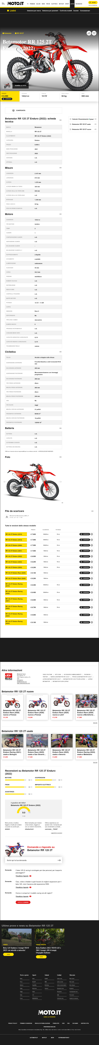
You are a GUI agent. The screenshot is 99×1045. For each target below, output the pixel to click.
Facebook (87, 674)
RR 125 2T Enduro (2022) (14, 556)
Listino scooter (60, 981)
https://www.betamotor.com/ (23, 683)
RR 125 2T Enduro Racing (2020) (14, 592)
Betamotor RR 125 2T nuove (81, 129)
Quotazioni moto (60, 988)
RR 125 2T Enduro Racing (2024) (14, 622)
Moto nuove (72, 978)
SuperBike (34, 985)
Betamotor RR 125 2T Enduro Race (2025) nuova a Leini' (61, 712)
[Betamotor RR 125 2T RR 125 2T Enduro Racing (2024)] (92, 622)
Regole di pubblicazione (42, 1023)
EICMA (46, 978)
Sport (34, 975)
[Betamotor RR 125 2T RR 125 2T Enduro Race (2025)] (92, 573)
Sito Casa (58, 674)
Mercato (72, 975)
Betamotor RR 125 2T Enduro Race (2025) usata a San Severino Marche (36, 753)
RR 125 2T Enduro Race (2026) (16, 578)
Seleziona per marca (34, 11)
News (21, 978)
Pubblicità (56, 1023)
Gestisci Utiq (85, 1023)
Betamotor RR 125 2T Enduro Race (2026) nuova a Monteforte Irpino (86, 713)
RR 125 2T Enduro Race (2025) (16, 573)
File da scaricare (14, 511)
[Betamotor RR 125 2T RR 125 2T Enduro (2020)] (92, 545)
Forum (21, 998)
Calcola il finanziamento (80, 119)
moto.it (44, 1037)
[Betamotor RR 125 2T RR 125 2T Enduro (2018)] (92, 534)
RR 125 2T (20, 33)
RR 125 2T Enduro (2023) (14, 562)
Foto (7, 457)
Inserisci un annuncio (74, 998)
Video (21, 995)
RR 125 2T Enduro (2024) (14, 567)
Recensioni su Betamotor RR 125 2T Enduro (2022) (30, 772)
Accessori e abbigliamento (73, 674)
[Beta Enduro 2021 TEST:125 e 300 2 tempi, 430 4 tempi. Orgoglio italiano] (49, 937)
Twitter (45, 677)
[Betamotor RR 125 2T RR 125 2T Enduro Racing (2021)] (92, 600)
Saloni (47, 975)
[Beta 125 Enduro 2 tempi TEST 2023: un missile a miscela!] (17, 937)
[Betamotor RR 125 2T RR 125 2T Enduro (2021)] (92, 551)
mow (52, 1037)
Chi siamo (75, 1023)
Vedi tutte (95, 722)
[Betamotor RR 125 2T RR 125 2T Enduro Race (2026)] (92, 578)
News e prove (24, 975)
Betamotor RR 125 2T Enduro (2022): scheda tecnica (30, 120)
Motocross (34, 988)
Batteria (9, 428)
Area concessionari (93, 5)
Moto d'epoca (72, 985)
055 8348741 (20, 680)
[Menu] (3, 3)
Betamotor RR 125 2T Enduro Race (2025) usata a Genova (61, 752)
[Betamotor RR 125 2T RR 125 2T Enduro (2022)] (92, 556)
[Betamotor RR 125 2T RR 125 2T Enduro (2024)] (92, 567)
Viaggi (21, 991)
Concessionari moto (74, 991)
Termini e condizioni (26, 1023)
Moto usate (72, 981)
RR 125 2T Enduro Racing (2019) (14, 585)
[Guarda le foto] (7, 85)
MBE (46, 981)
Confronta (8, 99)
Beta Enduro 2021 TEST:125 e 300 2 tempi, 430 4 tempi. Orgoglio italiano (48, 950)
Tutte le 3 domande (23, 902)
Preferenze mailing (49, 1026)
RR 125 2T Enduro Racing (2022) (14, 607)
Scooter (76, 11)
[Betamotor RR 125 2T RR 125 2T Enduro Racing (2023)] (92, 615)
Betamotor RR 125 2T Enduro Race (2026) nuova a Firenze (12, 712)
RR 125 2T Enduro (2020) (14, 545)
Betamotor (8, 33)
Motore (9, 214)
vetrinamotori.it (63, 1037)
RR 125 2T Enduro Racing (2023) (14, 615)
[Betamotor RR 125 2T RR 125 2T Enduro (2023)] (92, 562)
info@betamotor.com (22, 681)
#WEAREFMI (35, 998)
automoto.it (34, 1037)
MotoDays (47, 985)
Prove (21, 981)
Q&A (58, 995)
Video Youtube (47, 674)
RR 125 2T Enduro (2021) (14, 551)
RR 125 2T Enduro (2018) (14, 534)
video (5, 945)
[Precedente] (5, 482)
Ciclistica (10, 351)
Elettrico (21, 985)
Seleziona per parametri (50, 11)
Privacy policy (12, 1023)
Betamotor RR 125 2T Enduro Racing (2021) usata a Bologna (12, 752)
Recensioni (59, 991)
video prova (41, 945)
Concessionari (85, 11)
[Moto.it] (15, 3)
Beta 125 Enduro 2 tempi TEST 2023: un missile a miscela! (16, 949)
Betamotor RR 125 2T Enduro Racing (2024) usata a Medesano (86, 752)
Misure (9, 167)
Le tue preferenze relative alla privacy (30, 1044)
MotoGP (34, 981)
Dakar (33, 991)
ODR (63, 1023)
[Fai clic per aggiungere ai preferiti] (94, 33)
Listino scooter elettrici (61, 985)
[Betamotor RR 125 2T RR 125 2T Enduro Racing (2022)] (92, 607)
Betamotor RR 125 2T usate (81, 124)
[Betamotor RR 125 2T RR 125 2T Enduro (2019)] (92, 540)
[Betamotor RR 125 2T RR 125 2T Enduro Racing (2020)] (92, 592)
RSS (68, 1023)
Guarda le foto (20, 85)
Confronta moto (60, 998)
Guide (21, 988)
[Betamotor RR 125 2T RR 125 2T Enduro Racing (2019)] (92, 585)
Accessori (71, 988)
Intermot (46, 988)
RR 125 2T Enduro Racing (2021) (14, 600)
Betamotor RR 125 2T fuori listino (74, 679)
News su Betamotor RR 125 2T (60, 677)
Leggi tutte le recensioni (56, 833)
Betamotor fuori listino (60, 681)
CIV (33, 995)
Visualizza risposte (22, 876)
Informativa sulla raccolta (8, 1044)
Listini (59, 975)
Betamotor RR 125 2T (41, 848)
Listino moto (59, 978)
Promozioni (72, 995)
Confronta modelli (66, 11)
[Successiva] (60, 482)
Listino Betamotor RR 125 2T (52, 679)
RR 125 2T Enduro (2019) (14, 540)
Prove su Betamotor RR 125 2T (82, 677)
